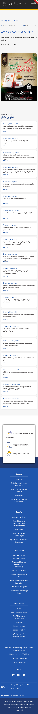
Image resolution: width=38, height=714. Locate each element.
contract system (19, 630)
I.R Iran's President (19, 571)
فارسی (32, 3)
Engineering (19, 496)
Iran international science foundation (19, 582)
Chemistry (19, 530)
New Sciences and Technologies (19, 534)
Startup (19, 622)
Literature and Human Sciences (19, 490)
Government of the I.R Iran (19, 575)
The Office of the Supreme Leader (19, 557)
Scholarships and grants (19, 587)
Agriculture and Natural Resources (19, 484)
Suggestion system (20, 444)
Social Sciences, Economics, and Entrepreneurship (19, 523)
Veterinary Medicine (19, 517)
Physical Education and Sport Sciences (19, 500)
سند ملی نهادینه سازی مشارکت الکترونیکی (19, 635)
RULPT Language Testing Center (19, 617)
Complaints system (21, 453)
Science (19, 479)
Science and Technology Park (19, 592)
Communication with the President (19, 435)
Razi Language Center (19, 612)
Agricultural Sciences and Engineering (19, 541)
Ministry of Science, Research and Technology (19, 564)
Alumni (19, 608)
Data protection (19, 626)
